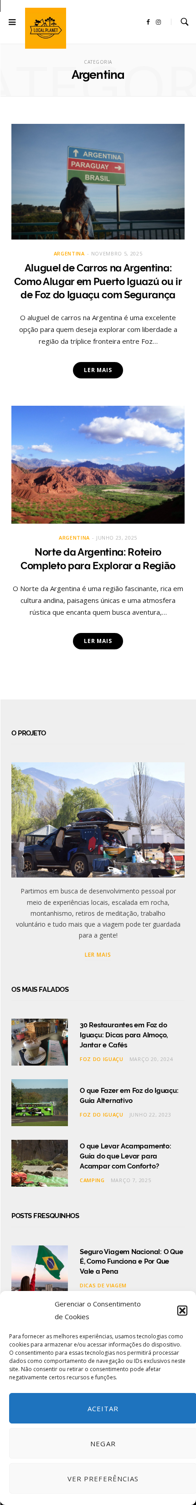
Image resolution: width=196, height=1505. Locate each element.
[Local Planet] (45, 28)
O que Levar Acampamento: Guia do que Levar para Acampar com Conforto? (125, 1156)
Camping (92, 1180)
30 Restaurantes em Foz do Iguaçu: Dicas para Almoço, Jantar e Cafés (124, 1035)
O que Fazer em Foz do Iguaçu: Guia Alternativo (129, 1096)
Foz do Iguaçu (102, 1059)
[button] (182, 1310)
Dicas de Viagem (103, 1285)
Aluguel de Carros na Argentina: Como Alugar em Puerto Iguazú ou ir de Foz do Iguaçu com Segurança (98, 281)
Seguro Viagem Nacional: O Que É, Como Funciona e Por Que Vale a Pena (131, 1262)
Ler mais (98, 370)
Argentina (69, 253)
